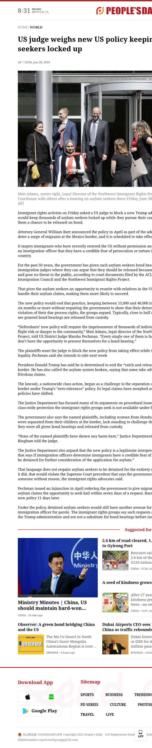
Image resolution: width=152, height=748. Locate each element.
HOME (23, 27)
